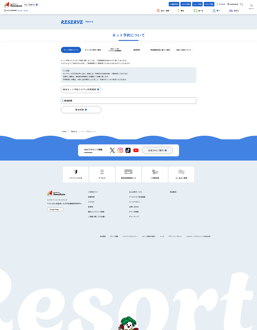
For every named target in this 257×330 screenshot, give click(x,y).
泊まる (236, 10)
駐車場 (90, 207)
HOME (64, 131)
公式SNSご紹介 (156, 150)
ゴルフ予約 (209, 4)
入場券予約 (174, 4)
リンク (162, 236)
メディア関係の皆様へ (149, 236)
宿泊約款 (79, 109)
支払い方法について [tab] (183, 50)
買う (218, 10)
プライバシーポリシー (175, 236)
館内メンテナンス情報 (96, 211)
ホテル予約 (186, 4)
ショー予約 (197, 4)
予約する (74, 131)
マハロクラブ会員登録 (137, 197)
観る (182, 10)
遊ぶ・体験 (165, 10)
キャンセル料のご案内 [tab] (93, 50)
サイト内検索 (134, 211)
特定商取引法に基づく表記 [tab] (160, 50)
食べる (200, 10)
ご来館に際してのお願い (97, 216)
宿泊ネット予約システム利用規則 (79, 89)
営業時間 (91, 197)
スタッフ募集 (114, 236)
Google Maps (54, 209)
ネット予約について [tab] (71, 50)
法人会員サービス (135, 192)
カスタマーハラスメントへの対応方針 (198, 236)
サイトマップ (134, 216)
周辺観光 (173, 192)
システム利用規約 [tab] (114, 50)
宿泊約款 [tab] (136, 50)
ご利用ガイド (93, 192)
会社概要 (103, 236)
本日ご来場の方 (29, 5)
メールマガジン (134, 202)
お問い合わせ (134, 207)
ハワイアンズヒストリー (130, 236)
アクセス (222, 4)
